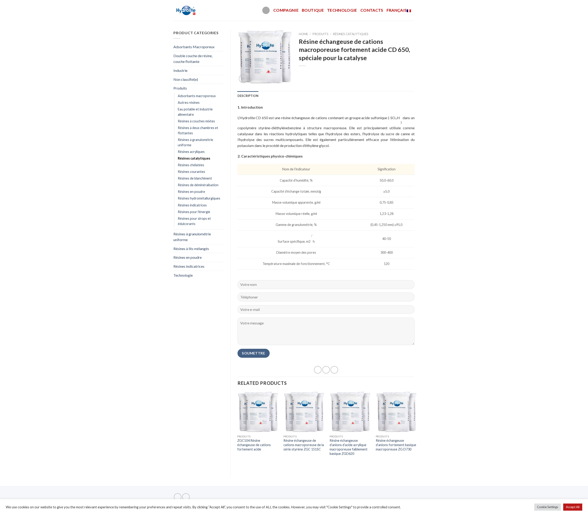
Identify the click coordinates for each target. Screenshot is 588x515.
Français (397, 10)
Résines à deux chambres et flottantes (198, 130)
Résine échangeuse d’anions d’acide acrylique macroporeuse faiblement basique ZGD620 (349, 447)
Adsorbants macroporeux (197, 96)
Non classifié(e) (185, 79)
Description (248, 96)
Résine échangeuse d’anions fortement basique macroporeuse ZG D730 (396, 445)
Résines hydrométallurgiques (199, 198)
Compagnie (286, 10)
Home (303, 34)
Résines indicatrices (192, 205)
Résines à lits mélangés (191, 248)
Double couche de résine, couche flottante (192, 58)
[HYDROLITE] (186, 10)
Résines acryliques (191, 152)
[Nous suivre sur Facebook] (177, 497)
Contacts (371, 10)
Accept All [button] (573, 507)
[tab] (248, 95)
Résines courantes (191, 172)
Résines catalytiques (194, 158)
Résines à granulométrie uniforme (195, 142)
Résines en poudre (191, 192)
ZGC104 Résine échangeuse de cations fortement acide (254, 445)
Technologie (342, 10)
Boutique (313, 10)
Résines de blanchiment (195, 178)
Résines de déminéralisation (198, 185)
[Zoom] (243, 78)
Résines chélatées (191, 165)
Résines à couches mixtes (196, 121)
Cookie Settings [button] (547, 507)
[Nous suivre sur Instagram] (186, 497)
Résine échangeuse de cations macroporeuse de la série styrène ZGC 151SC (303, 445)
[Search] (266, 10)
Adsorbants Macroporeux (194, 47)
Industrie (180, 70)
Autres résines (189, 102)
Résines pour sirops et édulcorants (194, 221)
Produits (180, 88)
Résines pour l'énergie (194, 212)
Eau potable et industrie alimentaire (195, 111)
